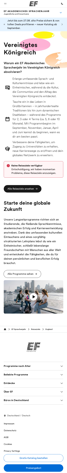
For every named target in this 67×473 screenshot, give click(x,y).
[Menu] (60, 12)
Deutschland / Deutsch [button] (18, 415)
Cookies (8, 444)
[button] (5, 3)
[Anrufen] (62, 3)
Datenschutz (10, 430)
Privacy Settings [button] (12, 451)
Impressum (9, 423)
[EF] (33, 3)
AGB (6, 437)
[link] (27, 12)
